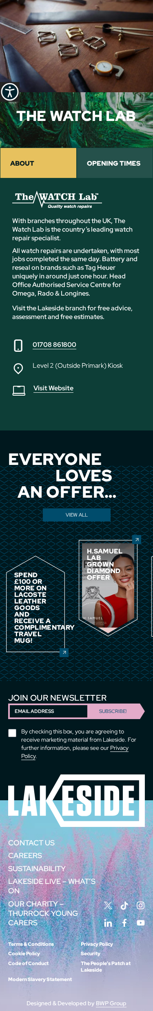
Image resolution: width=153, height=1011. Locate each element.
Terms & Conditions (31, 944)
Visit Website (53, 388)
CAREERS (25, 855)
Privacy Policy (97, 944)
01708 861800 (54, 344)
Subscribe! (112, 711)
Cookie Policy (24, 953)
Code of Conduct (28, 963)
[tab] (38, 163)
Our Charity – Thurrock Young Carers (43, 913)
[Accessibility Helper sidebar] (10, 92)
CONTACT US (31, 842)
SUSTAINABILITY (37, 868)
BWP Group (111, 1003)
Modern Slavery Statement (40, 979)
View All (77, 515)
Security (90, 953)
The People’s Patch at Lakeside (106, 966)
